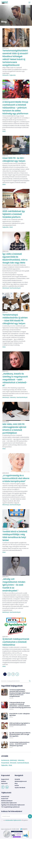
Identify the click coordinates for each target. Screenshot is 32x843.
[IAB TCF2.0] (16, 834)
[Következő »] (17, 674)
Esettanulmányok (15, 288)
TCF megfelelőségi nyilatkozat (10, 807)
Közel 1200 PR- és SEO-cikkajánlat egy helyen (19, 714)
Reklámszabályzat (6, 801)
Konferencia (5, 760)
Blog (16, 783)
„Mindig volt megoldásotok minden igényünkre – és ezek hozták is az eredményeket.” (13, 585)
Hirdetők (17, 779)
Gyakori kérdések (20, 787)
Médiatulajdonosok (21, 781)
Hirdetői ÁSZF (5, 796)
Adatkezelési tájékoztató (9, 803)
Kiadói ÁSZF (4, 798)
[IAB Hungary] (26, 834)
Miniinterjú (5, 288)
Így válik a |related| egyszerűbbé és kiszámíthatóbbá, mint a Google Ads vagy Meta (19, 734)
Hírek (3, 131)
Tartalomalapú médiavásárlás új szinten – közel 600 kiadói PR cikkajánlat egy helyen (19, 743)
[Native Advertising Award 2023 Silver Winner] (5, 835)
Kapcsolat (4, 783)
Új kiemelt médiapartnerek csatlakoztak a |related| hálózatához (15, 642)
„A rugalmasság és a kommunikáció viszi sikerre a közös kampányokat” (15, 478)
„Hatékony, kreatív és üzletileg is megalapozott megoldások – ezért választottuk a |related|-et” (15, 379)
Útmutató (5, 75)
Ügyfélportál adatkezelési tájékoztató (13, 805)
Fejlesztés (13, 75)
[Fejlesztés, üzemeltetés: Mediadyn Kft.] (23, 829)
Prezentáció (5, 763)
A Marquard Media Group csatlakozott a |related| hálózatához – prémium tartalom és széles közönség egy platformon (15, 108)
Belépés (3, 781)
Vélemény (13, 397)
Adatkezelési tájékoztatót (13, 820)
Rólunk (17, 785)
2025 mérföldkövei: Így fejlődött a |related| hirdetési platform (13, 214)
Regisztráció (5, 779)
